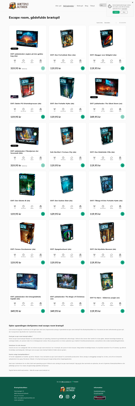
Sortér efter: (100, 22)
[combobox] (106, 5)
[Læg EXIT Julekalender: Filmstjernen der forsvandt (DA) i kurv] (43, 165)
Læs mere (124, 8)
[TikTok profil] (74, 400)
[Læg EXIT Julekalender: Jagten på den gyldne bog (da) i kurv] (43, 68)
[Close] (132, 2)
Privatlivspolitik (98, 393)
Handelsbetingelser (99, 391)
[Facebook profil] (61, 400)
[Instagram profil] (67, 400)
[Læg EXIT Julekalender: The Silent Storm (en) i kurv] (122, 117)
